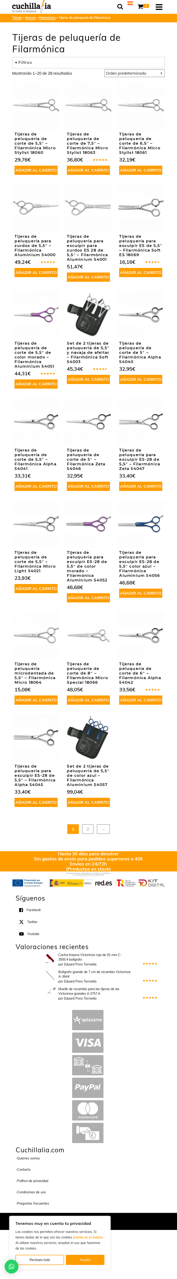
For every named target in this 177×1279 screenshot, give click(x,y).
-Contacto (23, 1170)
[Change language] (130, 3)
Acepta (85, 1260)
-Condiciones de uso (31, 1192)
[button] (11, 1266)
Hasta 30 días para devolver (88, 854)
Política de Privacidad (119, 1219)
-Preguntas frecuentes (32, 1204)
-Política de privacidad (32, 1181)
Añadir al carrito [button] (36, 170)
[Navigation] (159, 7)
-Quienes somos (28, 1158)
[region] (60, 1243)
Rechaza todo (40, 1260)
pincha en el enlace (88, 1237)
